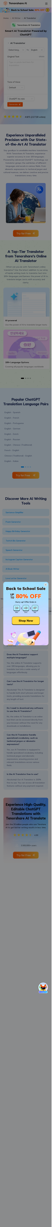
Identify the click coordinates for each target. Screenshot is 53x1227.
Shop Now (26, 620)
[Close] (45, 584)
